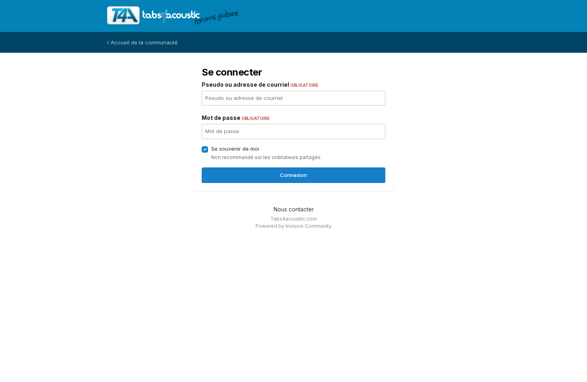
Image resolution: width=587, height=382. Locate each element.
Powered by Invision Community (293, 226)
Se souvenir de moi (235, 148)
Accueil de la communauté (143, 42)
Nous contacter (294, 209)
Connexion (293, 175)
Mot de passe (236, 117)
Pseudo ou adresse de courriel (260, 84)
